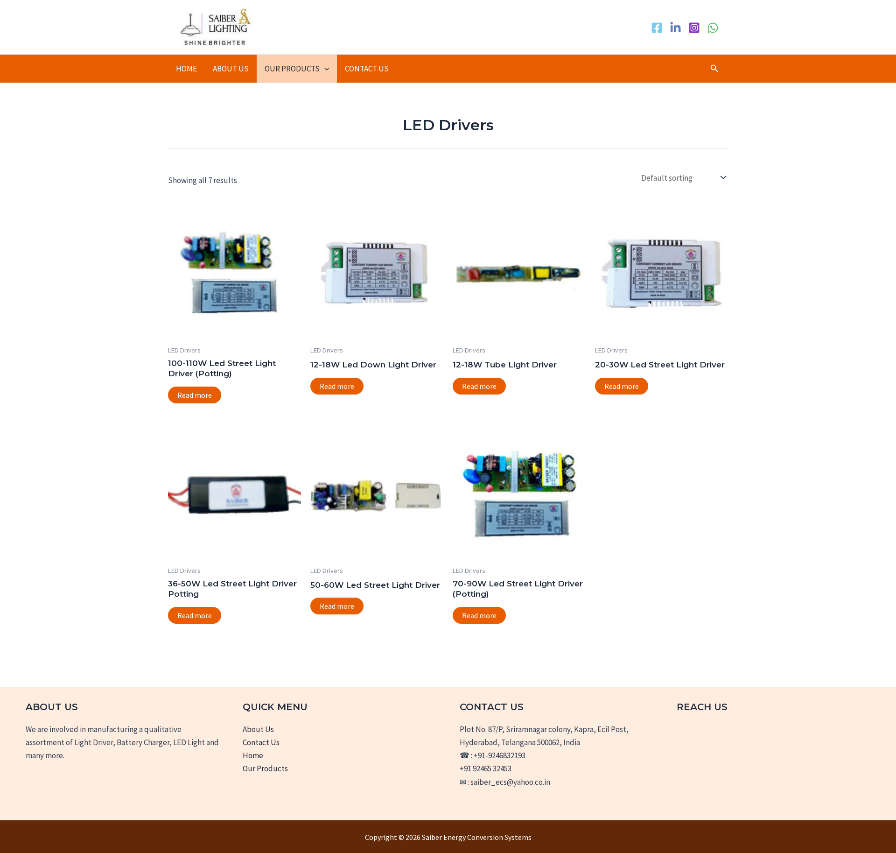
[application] (324, 69)
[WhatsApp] (713, 28)
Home (186, 68)
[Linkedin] (675, 28)
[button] (714, 69)
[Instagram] (694, 28)
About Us (231, 68)
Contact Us (367, 68)
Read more (194, 395)
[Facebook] (657, 28)
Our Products (292, 68)
